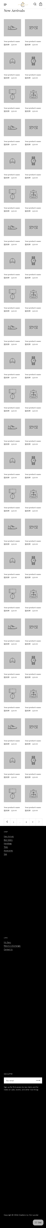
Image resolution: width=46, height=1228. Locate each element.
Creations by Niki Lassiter (28, 1215)
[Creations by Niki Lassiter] (23, 4)
